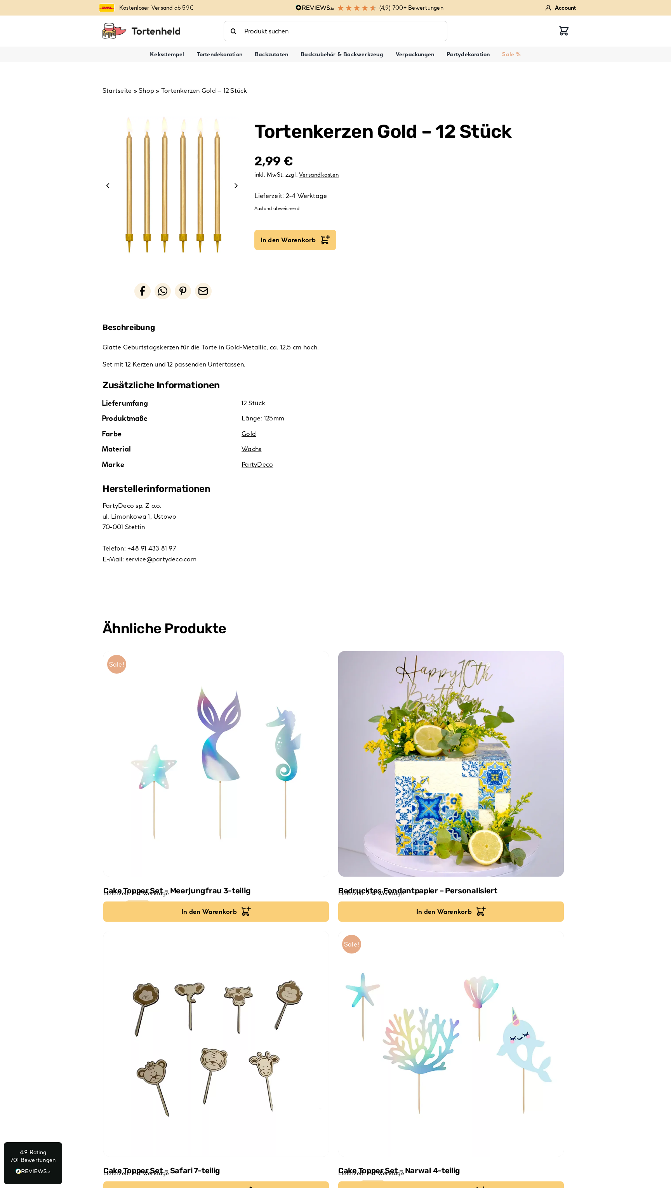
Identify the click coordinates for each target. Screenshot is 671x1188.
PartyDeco (257, 464)
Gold (249, 434)
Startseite (117, 90)
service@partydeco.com (161, 559)
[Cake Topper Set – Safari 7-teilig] (216, 1044)
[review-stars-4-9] (141, 26)
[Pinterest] (183, 291)
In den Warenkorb (288, 240)
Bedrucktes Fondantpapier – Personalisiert (417, 890)
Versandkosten (319, 174)
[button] (33, 1163)
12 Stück (253, 403)
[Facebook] (142, 291)
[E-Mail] (203, 291)
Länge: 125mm (263, 418)
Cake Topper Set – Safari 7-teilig (161, 1170)
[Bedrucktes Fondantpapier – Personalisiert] (451, 764)
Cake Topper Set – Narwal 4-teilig (399, 1170)
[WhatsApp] (163, 291)
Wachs (251, 449)
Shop (146, 90)
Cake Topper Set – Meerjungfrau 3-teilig (176, 890)
